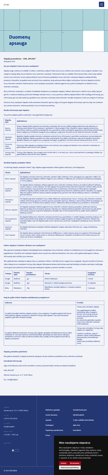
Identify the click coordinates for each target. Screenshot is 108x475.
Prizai (48, 435)
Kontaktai (77, 430)
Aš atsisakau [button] (74, 463)
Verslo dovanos (51, 415)
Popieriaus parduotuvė (54, 430)
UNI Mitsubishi (78, 415)
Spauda (48, 420)
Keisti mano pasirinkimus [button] (70, 467)
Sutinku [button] (63, 463)
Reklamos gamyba (53, 410)
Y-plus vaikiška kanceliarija (83, 420)
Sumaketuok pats (80, 410)
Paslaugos (50, 425)
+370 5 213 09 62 (10, 418)
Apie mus (76, 425)
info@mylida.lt (9, 426)
